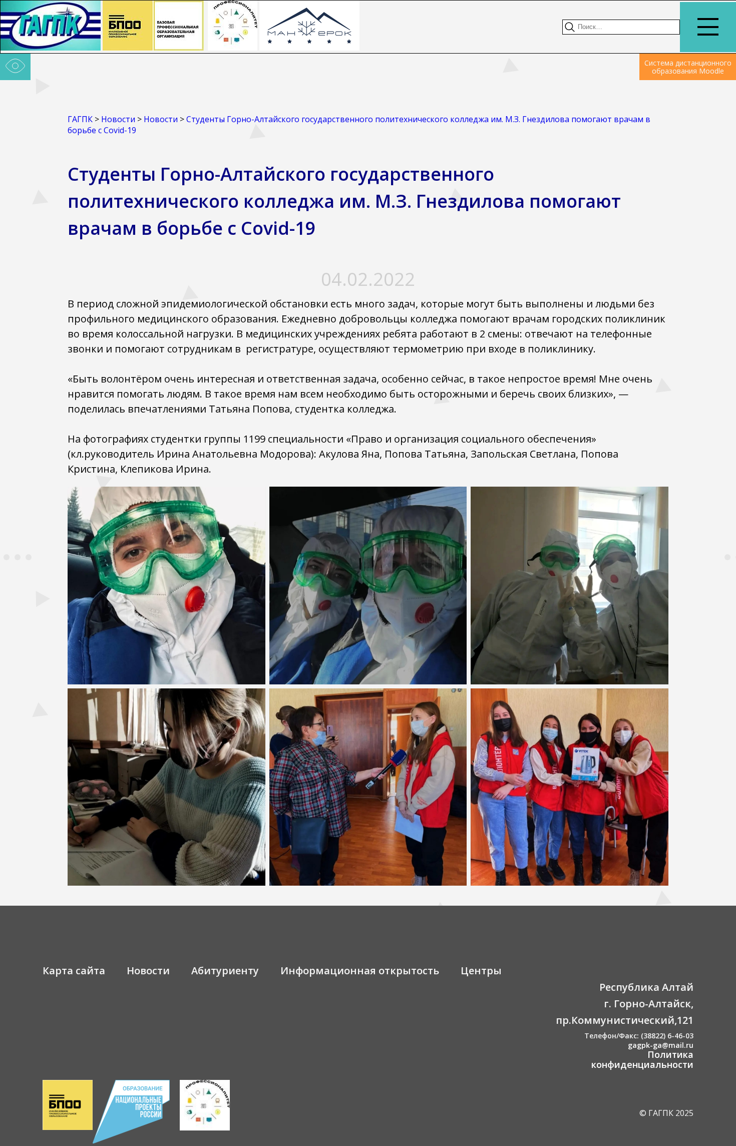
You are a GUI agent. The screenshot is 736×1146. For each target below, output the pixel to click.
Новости (148, 970)
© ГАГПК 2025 (666, 1112)
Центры (481, 970)
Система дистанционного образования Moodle (687, 67)
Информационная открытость (359, 970)
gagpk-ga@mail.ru (660, 1045)
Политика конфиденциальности (642, 1059)
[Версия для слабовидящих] (15, 67)
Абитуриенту (225, 970)
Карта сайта (74, 970)
